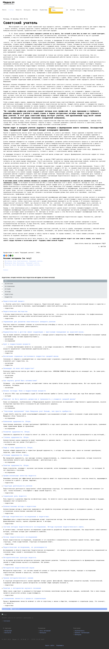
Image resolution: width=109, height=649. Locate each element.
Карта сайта (49, 645)
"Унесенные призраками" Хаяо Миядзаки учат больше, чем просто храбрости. (37, 411)
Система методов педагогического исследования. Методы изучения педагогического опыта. (43, 527)
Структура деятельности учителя (17, 486)
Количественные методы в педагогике (19, 506)
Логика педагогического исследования (20, 537)
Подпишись (60, 645)
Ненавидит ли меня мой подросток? (18, 368)
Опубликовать (79, 631)
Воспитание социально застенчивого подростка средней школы (30, 356)
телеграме (6, 621)
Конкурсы (43, 632)
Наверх (5, 270)
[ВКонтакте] (4, 255)
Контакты (7, 632)
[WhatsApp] (12, 255)
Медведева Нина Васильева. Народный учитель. (22, 263)
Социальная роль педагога (14, 496)
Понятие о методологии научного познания (22, 588)
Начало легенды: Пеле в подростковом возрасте (24, 391)
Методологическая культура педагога (19, 558)
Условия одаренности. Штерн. (16, 455)
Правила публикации (82, 632)
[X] (10, 255)
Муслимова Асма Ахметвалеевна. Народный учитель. (24, 261)
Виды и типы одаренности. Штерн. (18, 448)
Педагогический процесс (14, 301)
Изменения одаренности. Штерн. (17, 421)
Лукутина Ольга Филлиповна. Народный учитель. (23, 265)
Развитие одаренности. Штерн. (16, 432)
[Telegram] (8, 255)
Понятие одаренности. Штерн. (16, 465)
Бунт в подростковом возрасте (16, 344)
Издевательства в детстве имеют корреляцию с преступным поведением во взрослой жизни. (43, 332)
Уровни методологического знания (18, 578)
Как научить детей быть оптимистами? (20, 381)
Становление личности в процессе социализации (24, 598)
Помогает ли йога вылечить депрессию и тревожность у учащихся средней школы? (39, 399)
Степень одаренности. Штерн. (16, 437)
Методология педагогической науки (18, 568)
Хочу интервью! (45, 631)
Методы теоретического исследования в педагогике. (26, 517)
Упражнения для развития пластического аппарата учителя (29, 322)
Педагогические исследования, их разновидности (25, 547)
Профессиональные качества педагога (19, 476)
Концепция (8, 631)
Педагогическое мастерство (15, 311)
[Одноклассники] (6, 255)
